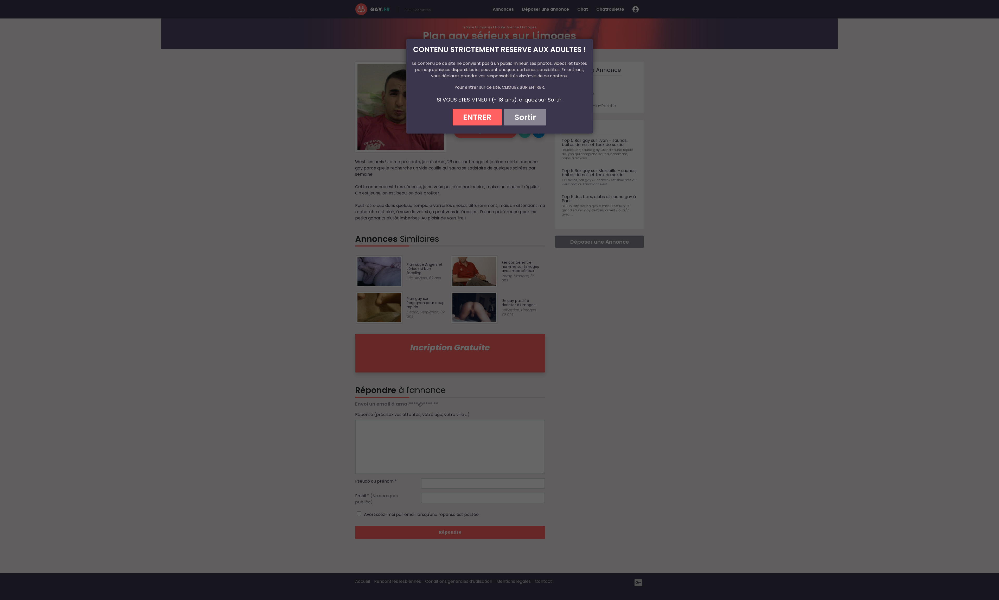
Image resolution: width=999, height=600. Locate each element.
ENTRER (477, 117)
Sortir (525, 117)
